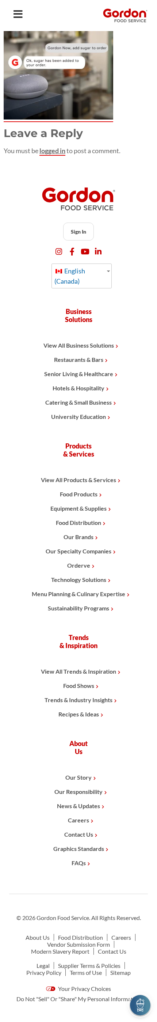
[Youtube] (85, 252)
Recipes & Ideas (78, 714)
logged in (52, 151)
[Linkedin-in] (98, 252)
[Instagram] (59, 252)
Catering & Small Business (78, 402)
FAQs (79, 862)
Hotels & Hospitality (78, 388)
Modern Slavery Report (60, 951)
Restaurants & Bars (78, 359)
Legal (43, 965)
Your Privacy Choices (84, 988)
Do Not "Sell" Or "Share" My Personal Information (78, 998)
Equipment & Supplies (78, 508)
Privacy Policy (43, 972)
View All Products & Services (78, 479)
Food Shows (78, 685)
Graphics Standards (78, 848)
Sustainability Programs (78, 608)
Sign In (78, 231)
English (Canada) (69, 276)
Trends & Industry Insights (78, 699)
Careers (78, 820)
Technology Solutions (78, 579)
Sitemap (120, 972)
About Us (38, 937)
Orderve (78, 565)
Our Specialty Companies (78, 551)
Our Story (78, 777)
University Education (78, 416)
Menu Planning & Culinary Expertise (78, 593)
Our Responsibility (78, 791)
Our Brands (78, 536)
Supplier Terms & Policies (89, 965)
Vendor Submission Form (78, 944)
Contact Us (78, 834)
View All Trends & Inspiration (78, 671)
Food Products (78, 494)
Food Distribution (78, 522)
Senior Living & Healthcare (78, 373)
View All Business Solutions (78, 345)
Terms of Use (86, 972)
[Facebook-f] (72, 252)
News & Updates (78, 805)
